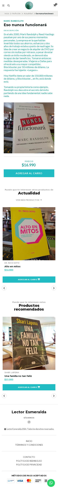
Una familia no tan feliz (18, 376)
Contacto (29, 457)
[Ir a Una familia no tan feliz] (29, 343)
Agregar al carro (29, 173)
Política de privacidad (29, 465)
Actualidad (28, 13)
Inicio (7, 13)
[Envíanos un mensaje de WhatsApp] (51, 483)
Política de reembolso (29, 461)
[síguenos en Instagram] (29, 422)
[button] (29, 279)
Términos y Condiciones (29, 445)
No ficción (16, 13)
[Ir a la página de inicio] (29, 5)
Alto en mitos (12, 266)
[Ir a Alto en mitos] (29, 233)
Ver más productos (28, 200)
